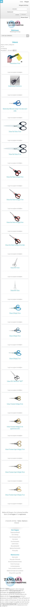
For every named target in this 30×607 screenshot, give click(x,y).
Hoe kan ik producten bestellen (15, 561)
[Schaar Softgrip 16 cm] (15, 307)
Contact (21, 1)
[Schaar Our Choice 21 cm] (15, 148)
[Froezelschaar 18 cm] (15, 58)
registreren (22, 514)
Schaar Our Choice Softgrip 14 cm (15, 177)
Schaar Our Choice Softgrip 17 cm (15, 200)
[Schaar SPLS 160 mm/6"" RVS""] (15, 375)
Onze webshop (15, 534)
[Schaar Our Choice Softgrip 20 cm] (15, 216)
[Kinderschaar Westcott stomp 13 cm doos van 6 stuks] (15, 103)
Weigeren (4, 606)
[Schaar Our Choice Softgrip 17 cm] (15, 194)
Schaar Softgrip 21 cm (15, 358)
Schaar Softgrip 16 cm (15, 313)
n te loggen (12, 514)
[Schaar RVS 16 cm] (15, 262)
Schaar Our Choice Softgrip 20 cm (15, 222)
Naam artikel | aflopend (7, 44)
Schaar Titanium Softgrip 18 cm (15, 404)
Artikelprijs (4, 48)
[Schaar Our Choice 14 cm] (15, 126)
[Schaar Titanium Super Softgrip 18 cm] (15, 466)
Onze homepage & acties (15, 537)
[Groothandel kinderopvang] (15, 586)
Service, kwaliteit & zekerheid (15, 568)
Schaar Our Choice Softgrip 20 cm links (15, 245)
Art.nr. (2, 46)
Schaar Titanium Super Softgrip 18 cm (15, 472)
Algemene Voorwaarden (15, 548)
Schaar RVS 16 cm (15, 268)
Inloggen (26, 1)
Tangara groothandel (15, 532)
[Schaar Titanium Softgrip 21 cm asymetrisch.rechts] (15, 421)
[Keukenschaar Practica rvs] (15, 80)
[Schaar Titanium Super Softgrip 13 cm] (15, 444)
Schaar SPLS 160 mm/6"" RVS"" (15, 381)
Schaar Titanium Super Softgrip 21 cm (15, 495)
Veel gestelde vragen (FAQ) (15, 573)
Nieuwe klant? (24, 17)
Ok (1, 606)
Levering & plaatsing (15, 566)
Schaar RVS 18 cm (15, 290)
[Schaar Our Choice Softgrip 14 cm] (15, 171)
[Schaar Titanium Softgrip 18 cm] (15, 398)
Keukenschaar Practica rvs (15, 86)
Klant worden (15, 557)
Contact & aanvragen (15, 564)
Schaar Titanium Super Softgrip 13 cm (15, 449)
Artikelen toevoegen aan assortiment (15, 570)
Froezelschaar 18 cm (15, 63)
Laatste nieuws (15, 543)
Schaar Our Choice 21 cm (15, 154)
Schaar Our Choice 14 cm (15, 131)
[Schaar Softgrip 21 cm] (15, 353)
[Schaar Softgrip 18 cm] (15, 330)
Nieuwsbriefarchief (15, 546)
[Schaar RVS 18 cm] (15, 285)
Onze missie (15, 539)
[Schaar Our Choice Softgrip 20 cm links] (15, 239)
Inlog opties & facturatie (15, 559)
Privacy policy (15, 550)
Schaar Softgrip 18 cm (15, 336)
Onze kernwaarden (15, 541)
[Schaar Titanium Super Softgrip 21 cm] (15, 489)
